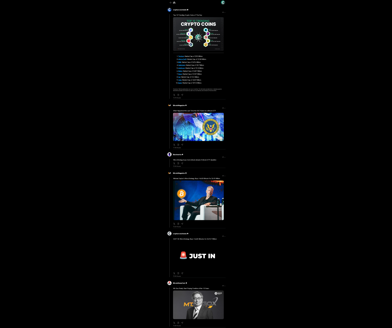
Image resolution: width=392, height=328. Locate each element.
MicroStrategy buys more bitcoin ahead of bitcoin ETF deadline (194, 160)
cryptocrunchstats (180, 10)
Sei (179, 77)
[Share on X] (174, 94)
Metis (180, 71)
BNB (179, 62)
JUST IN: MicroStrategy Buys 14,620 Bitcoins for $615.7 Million (195, 239)
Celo (180, 80)
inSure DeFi (182, 59)
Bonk (180, 83)
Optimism (181, 65)
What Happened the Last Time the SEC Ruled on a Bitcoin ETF (194, 111)
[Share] (182, 94)
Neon (180, 74)
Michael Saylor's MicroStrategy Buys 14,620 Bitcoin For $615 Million (196, 178)
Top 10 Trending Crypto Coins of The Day (187, 15)
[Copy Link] (178, 94)
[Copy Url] (178, 144)
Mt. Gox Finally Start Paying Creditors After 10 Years (191, 288)
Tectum (181, 56)
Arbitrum (181, 68)
